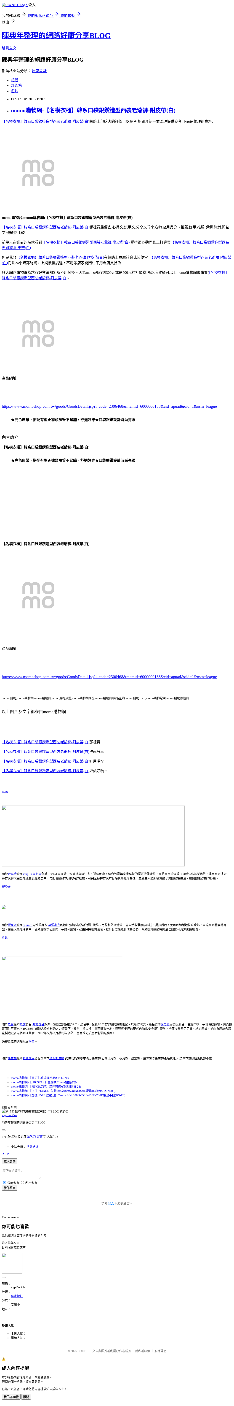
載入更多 (10, 1161)
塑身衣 (6, 886)
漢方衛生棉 (56, 1058)
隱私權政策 (142, 1351)
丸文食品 (38, 1024)
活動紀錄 (32, 1146)
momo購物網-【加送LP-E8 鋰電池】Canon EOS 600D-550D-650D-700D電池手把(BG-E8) (68, 1095)
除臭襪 (12, 874)
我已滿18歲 (11, 1397)
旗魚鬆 (165, 1024)
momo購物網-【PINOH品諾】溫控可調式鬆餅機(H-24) (46, 1086)
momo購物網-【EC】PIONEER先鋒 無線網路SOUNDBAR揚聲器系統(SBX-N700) (63, 1091)
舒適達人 (29, 1058)
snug (5, 791)
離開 (26, 1397)
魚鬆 (5, 937)
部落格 (16, 85)
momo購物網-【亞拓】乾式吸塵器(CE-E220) (40, 1078)
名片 (14, 91)
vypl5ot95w (9, 1115)
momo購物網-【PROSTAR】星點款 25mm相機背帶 (44, 1082)
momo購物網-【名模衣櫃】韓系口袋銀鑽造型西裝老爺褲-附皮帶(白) (93, 110)
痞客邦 (31, 1136)
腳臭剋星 (35, 874)
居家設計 (39, 71)
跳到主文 (9, 48)
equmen (27, 925)
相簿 (14, 80)
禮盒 (32, 1041)
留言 (40, 1136)
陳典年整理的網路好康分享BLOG (56, 35)
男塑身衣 (54, 925)
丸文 (23, 1024)
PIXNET (83, 1351)
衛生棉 (12, 1058)
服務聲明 (160, 1351)
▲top (5, 1153)
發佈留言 (10, 1188)
